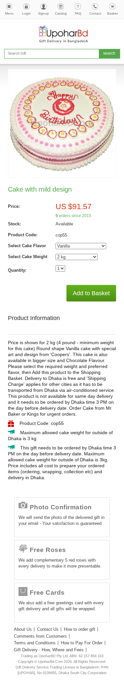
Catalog (61, 13)
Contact (95, 13)
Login (26, 13)
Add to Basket (91, 293)
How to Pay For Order (82, 642)
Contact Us (48, 629)
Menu (9, 13)
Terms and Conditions (35, 642)
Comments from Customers (40, 636)
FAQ (78, 13)
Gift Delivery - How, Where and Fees (49, 649)
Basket (112, 13)
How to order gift (79, 629)
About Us (23, 629)
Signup (43, 13)
